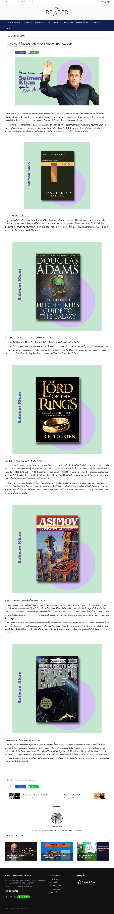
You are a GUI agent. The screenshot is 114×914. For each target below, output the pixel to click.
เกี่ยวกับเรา (24, 2)
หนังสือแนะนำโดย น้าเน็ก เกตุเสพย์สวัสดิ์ (34, 795)
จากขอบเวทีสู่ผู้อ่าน (56, 876)
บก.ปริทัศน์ (53, 882)
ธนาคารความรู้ (54, 879)
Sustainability (82, 23)
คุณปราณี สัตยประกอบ (85, 855)
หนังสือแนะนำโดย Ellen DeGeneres (73, 795)
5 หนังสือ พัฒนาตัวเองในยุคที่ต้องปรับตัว (55, 855)
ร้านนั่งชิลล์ (53, 892)
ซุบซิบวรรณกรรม (55, 889)
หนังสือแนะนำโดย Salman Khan (26, 780)
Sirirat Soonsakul (29, 47)
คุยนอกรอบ (27, 23)
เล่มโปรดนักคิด (68, 23)
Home (9, 36)
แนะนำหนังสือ (96, 23)
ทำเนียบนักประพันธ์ (54, 23)
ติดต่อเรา (34, 2)
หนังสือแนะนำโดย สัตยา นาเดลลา (16, 855)
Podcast (9, 28)
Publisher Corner (55, 886)
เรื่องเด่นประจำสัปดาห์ (13, 23)
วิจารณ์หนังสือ (39, 23)
